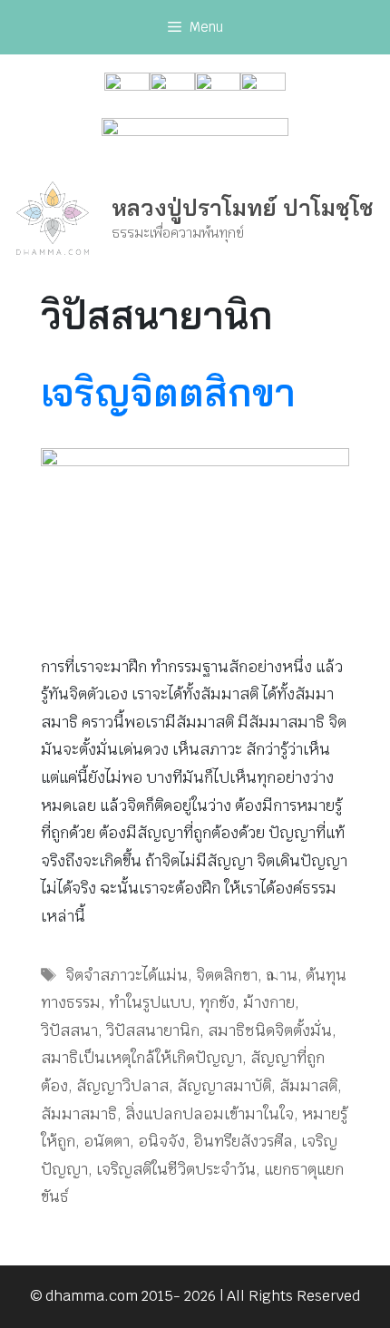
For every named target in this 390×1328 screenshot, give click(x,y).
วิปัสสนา (69, 1030)
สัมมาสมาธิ (79, 1114)
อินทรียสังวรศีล (243, 1141)
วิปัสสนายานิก (153, 1030)
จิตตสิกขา (227, 975)
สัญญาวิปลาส (122, 1086)
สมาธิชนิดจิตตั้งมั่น (270, 1030)
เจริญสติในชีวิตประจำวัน (176, 1169)
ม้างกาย (269, 1002)
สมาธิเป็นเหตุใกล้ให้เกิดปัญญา (141, 1058)
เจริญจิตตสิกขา (168, 392)
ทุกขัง (217, 1002)
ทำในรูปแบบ (150, 1002)
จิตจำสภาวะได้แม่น (126, 975)
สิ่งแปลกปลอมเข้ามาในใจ (209, 1114)
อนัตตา (106, 1141)
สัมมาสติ (308, 1086)
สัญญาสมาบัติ (224, 1086)
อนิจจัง (161, 1141)
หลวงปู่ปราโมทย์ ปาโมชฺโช (243, 207)
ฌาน (281, 975)
